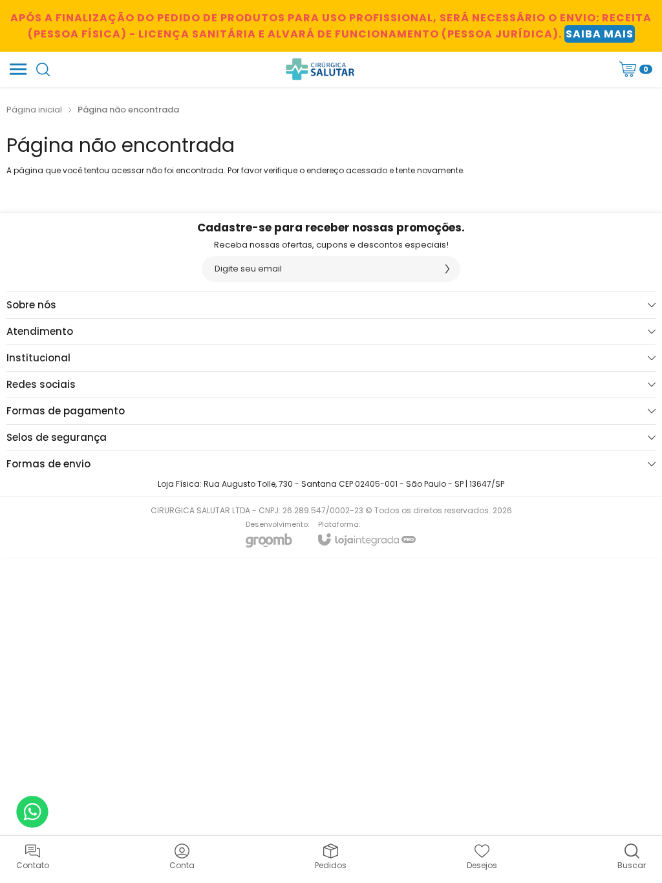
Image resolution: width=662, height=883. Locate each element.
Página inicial (34, 109)
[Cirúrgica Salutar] (320, 69)
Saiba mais (600, 34)
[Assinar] (447, 269)
